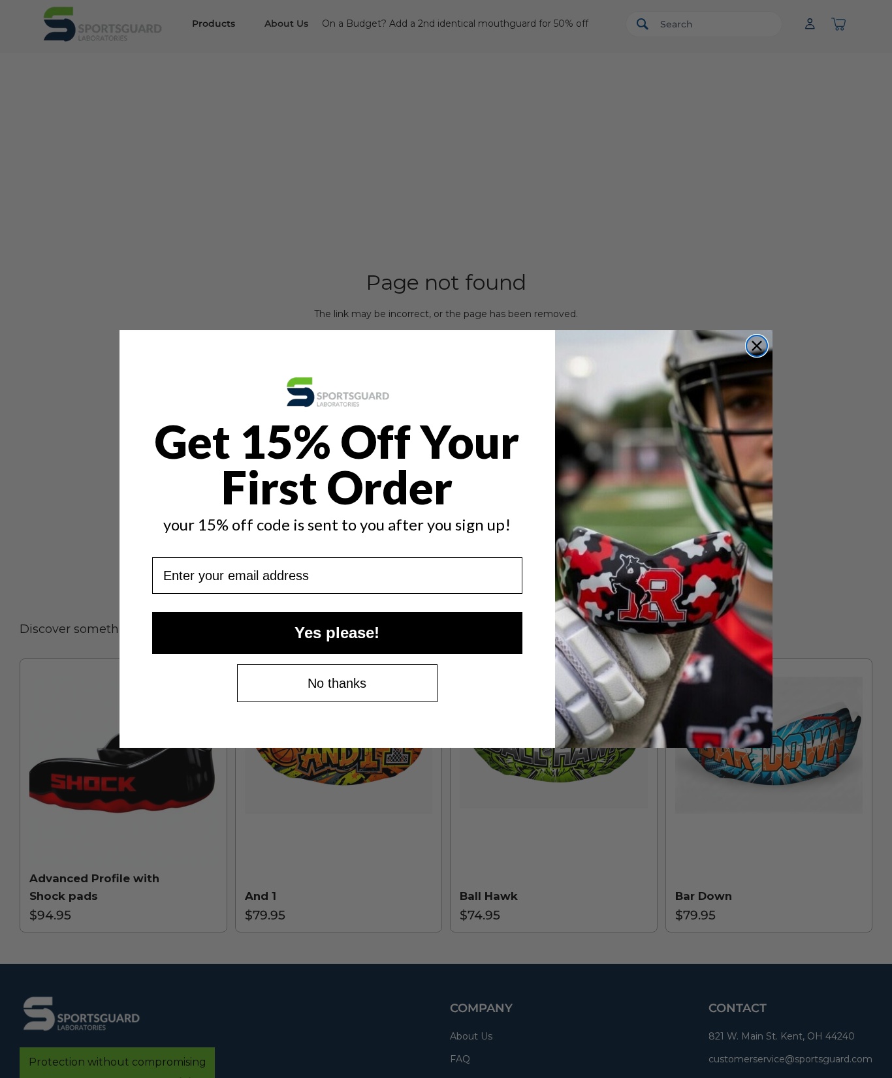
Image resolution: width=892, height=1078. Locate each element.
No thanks (337, 683)
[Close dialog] (756, 345)
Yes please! (337, 632)
